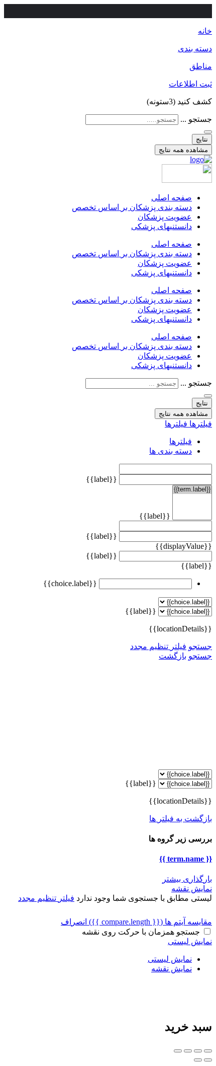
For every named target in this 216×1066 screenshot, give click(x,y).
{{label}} (101, 479)
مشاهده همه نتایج (183, 150)
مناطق (200, 66)
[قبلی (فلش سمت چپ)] (208, 1059)
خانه (205, 31)
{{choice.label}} (70, 583)
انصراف (74, 921)
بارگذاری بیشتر (187, 879)
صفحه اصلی (171, 197)
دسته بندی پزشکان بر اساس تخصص (132, 207)
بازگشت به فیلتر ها (180, 818)
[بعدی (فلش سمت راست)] (198, 1059)
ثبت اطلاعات (190, 84)
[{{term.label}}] (192, 489)
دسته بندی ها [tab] (170, 451)
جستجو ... (196, 119)
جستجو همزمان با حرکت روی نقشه (141, 932)
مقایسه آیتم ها (150, 921)
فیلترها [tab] (180, 441)
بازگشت (172, 656)
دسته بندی (195, 48)
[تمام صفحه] (188, 1050)
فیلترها (199, 423)
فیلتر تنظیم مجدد (158, 646)
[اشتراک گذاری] (198, 1050)
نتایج (202, 139)
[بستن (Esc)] (208, 1050)
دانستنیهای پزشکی (161, 226)
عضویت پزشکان (165, 216)
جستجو (200, 646)
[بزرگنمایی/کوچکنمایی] (178, 1050)
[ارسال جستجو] (208, 131)
